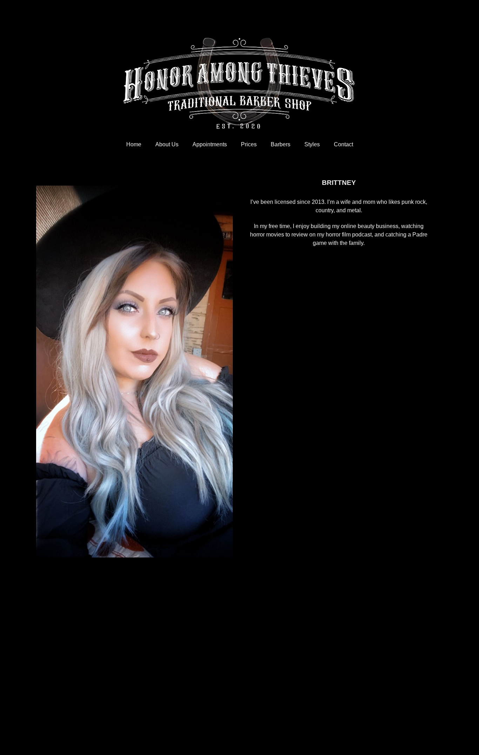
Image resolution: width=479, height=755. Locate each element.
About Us (166, 144)
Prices (249, 144)
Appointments (210, 144)
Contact (343, 144)
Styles (312, 144)
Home (133, 144)
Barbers (280, 144)
